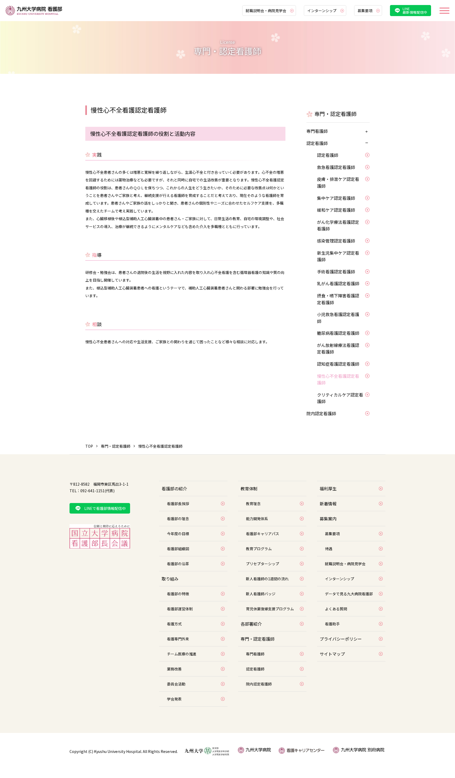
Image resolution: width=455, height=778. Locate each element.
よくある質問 (336, 608)
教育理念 (253, 503)
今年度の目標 (178, 533)
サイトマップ (332, 654)
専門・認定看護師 (115, 446)
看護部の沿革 (178, 563)
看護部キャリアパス (262, 533)
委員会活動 (176, 684)
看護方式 (174, 623)
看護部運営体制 (180, 608)
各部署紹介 (251, 624)
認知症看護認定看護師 (338, 364)
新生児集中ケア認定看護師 (338, 256)
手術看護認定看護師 (336, 271)
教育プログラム (259, 548)
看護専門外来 (178, 638)
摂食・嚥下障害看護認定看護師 (338, 299)
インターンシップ (322, 10)
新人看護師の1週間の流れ (267, 578)
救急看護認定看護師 (336, 167)
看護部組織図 (178, 548)
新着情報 (328, 503)
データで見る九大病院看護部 (349, 593)
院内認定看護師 (321, 413)
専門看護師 (317, 131)
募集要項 (365, 10)
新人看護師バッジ (260, 593)
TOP (89, 446)
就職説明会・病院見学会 (266, 10)
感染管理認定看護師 (336, 241)
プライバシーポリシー (341, 639)
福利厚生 (328, 488)
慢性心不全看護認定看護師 (338, 379)
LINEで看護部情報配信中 (105, 508)
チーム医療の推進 (181, 653)
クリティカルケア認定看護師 (340, 398)
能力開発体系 (257, 518)
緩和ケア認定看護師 (336, 210)
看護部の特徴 (178, 593)
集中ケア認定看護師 (336, 198)
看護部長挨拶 (178, 503)
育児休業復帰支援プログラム (270, 608)
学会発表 (174, 699)
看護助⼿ (332, 623)
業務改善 (174, 668)
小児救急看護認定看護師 (338, 317)
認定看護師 (317, 143)
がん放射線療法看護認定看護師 (338, 348)
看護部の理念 (178, 518)
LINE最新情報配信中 (415, 10)
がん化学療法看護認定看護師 (338, 225)
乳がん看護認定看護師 (338, 283)
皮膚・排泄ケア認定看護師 (338, 182)
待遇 (328, 548)
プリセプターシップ (262, 563)
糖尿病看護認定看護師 (338, 333)
